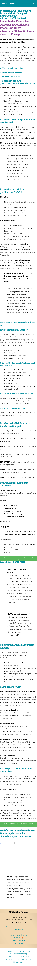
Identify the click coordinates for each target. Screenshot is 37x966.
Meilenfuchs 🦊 (18, 938)
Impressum (10, 951)
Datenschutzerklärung (23, 951)
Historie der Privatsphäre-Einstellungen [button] (18, 959)
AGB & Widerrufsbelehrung (18, 954)
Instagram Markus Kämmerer (19, 935)
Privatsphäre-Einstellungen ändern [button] (18, 956)
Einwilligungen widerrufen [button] (18, 962)
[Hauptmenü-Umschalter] (33, 3)
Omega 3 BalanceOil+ (18, 940)
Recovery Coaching (18, 943)
